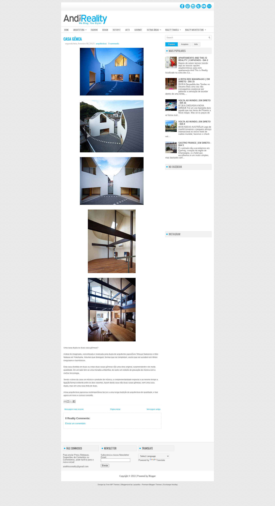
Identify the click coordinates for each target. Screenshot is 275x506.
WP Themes (115, 485)
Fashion (94, 29)
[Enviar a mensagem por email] (65, 401)
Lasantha (136, 485)
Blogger (152, 476)
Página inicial (115, 409)
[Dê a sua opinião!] (68, 401)
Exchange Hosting (170, 485)
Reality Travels (173, 29)
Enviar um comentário (75, 423)
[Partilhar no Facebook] (74, 401)
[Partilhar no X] (71, 401)
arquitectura (101, 44)
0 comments (113, 44)
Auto (127, 29)
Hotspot (117, 29)
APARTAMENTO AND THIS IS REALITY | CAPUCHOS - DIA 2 (193, 59)
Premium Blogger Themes (152, 485)
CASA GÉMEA (72, 39)
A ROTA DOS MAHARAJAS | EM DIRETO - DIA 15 (194, 80)
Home (66, 29)
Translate (160, 460)
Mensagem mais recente (74, 409)
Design (105, 29)
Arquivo (184, 44)
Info (196, 44)
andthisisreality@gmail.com (75, 466)
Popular (171, 44)
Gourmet (138, 29)
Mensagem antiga (153, 409)
